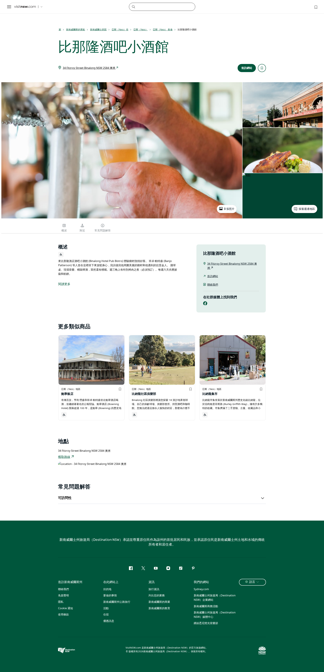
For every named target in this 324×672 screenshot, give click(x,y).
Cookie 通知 (65, 608)
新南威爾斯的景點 (75, 29)
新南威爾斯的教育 (159, 608)
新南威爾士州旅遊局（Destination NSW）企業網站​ (215, 598)
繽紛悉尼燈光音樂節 (206, 623)
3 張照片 (229, 209)
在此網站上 (110, 582)
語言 (252, 582)
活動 (106, 608)
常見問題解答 (102, 230)
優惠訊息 (108, 621)
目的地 (107, 589)
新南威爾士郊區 (98, 29)
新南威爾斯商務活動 (206, 606)
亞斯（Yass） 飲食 (163, 29)
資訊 (151, 582)
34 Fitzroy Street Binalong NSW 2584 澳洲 (89, 68)
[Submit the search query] (133, 6)
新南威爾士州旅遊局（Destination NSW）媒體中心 (215, 615)
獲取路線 (64, 457)
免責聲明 (63, 595)
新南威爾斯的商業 (159, 602)
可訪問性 (65, 498)
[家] (25, 6)
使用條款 (63, 614)
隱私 (60, 602)
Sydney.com (201, 589)
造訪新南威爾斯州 (70, 582)
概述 (64, 230)
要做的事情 (110, 595)
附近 (82, 230)
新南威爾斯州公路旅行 (116, 602)
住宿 (106, 614)
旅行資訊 (153, 589)
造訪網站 (246, 68)
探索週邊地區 (307, 209)
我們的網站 (201, 582)
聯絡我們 (212, 284)
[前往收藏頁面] (315, 6)
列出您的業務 (156, 595)
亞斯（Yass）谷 (120, 29)
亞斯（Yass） (140, 29)
